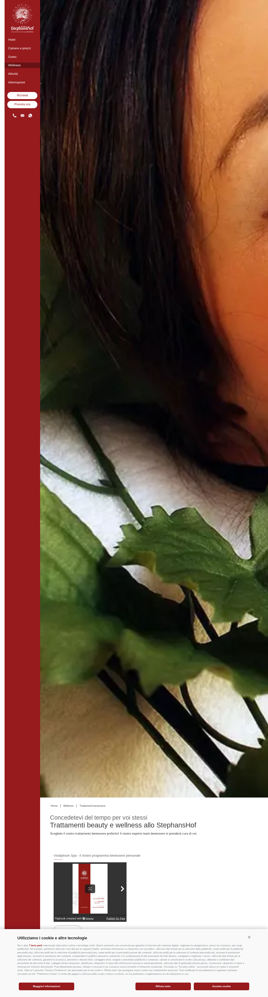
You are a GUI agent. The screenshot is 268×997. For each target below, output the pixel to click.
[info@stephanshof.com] (22, 115)
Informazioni (16, 82)
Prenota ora (22, 104)
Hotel (11, 39)
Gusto (12, 57)
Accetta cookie (221, 986)
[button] (249, 937)
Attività (13, 74)
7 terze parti (35, 945)
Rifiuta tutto (163, 986)
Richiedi (22, 95)
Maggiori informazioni (46, 986)
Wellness (14, 65)
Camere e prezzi (19, 48)
